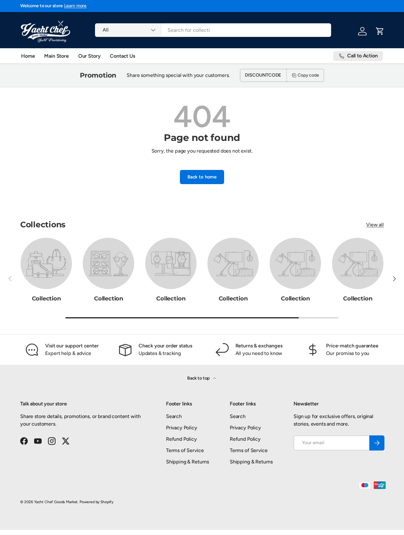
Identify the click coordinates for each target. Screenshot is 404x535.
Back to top (199, 378)
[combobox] (213, 30)
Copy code (308, 75)
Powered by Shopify (96, 502)
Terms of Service (185, 450)
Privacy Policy (181, 428)
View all (375, 225)
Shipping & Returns (187, 462)
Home (28, 56)
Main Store (56, 56)
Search (174, 416)
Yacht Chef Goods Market (56, 502)
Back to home (202, 177)
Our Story (89, 56)
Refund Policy (181, 439)
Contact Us (122, 56)
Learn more (75, 6)
